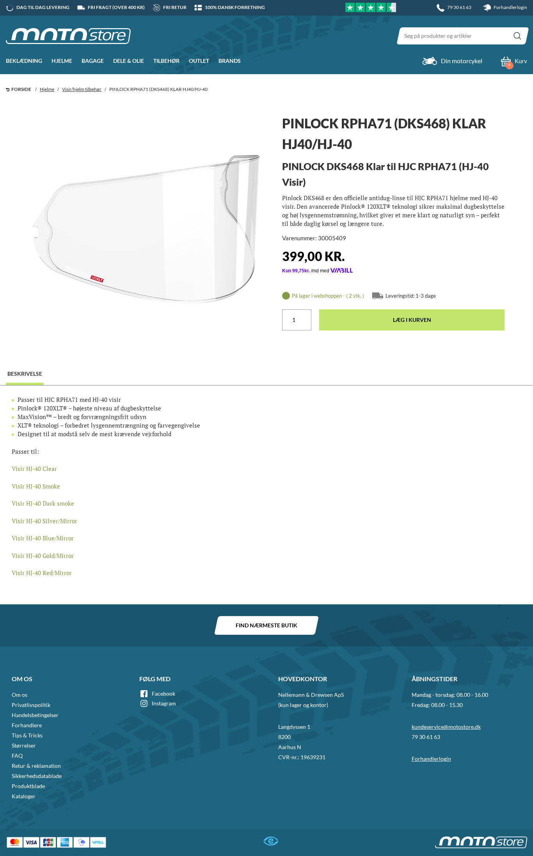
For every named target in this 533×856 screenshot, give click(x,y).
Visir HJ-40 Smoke (36, 486)
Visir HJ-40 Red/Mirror (42, 573)
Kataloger (24, 796)
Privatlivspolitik (31, 704)
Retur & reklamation (36, 765)
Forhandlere (27, 725)
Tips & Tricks (27, 735)
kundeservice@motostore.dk (446, 726)
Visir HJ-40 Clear (34, 468)
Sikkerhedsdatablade (37, 776)
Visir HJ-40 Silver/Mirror (44, 521)
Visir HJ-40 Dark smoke (43, 503)
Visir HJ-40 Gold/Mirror (43, 555)
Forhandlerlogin (510, 7)
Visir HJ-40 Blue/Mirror (43, 538)
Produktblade (28, 786)
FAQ (17, 755)
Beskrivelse (24, 373)
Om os (19, 694)
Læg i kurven (412, 319)
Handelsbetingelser (35, 715)
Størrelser (24, 745)
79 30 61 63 (426, 736)
